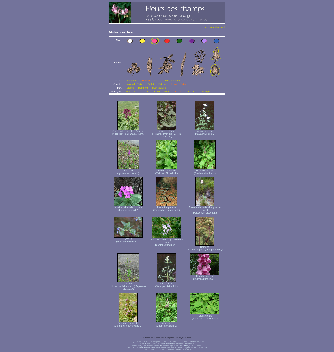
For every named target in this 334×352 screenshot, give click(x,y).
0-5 (128, 91)
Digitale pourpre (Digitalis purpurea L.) (204, 277)
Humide (145, 80)
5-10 (136, 91)
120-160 (190, 91)
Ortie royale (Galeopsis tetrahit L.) (166, 285)
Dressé (130, 88)
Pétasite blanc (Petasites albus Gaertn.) (205, 317)
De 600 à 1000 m (156, 84)
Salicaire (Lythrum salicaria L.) (128, 172)
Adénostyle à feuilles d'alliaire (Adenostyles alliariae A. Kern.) (128, 132)
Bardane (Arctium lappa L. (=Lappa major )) (205, 248)
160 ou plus (205, 91)
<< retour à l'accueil (214, 27)
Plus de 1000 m (178, 84)
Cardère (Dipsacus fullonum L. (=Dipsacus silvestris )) (128, 286)
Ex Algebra (169, 338)
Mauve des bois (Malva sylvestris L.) (204, 132)
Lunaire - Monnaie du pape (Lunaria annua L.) (128, 209)
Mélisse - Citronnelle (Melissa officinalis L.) (166, 172)
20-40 (157, 91)
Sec (156, 80)
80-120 (178, 91)
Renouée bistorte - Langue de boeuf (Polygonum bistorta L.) (205, 210)
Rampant (143, 88)
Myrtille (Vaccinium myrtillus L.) (128, 240)
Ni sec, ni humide (171, 80)
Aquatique (131, 80)
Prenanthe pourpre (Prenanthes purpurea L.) (166, 209)
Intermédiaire (159, 88)
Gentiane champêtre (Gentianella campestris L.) (128, 324)
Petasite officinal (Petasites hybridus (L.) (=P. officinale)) (166, 134)
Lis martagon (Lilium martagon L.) (166, 324)
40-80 (167, 91)
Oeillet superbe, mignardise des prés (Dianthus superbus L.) (166, 242)
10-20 (146, 91)
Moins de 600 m (134, 84)
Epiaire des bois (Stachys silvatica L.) (205, 172)
